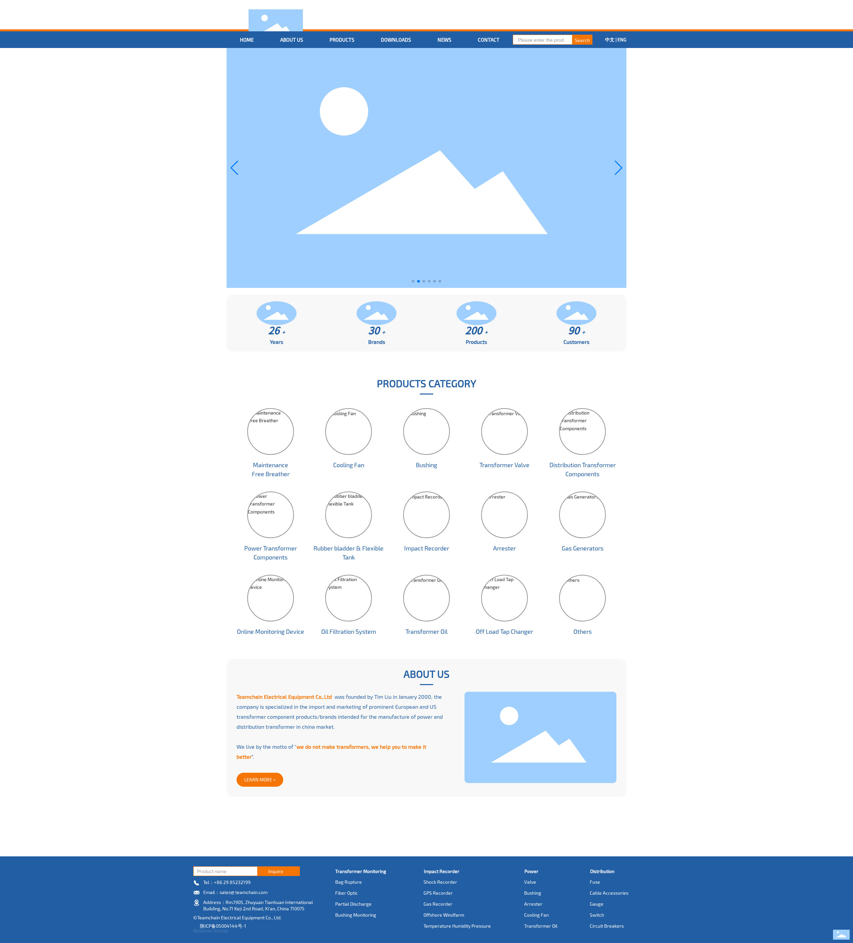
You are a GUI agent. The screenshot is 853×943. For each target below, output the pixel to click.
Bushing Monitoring (355, 915)
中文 (610, 39)
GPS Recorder (438, 893)
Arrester (504, 548)
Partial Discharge (353, 904)
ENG (621, 39)
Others (582, 631)
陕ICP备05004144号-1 (223, 926)
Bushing (426, 465)
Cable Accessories (609, 893)
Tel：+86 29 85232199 (227, 882)
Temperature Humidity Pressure (457, 926)
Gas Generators (582, 548)
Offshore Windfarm (444, 915)
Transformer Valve (504, 465)
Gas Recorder (438, 904)
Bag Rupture (348, 882)
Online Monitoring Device (270, 631)
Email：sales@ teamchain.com (235, 892)
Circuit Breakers (607, 926)
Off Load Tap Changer (504, 631)
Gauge (596, 904)
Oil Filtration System (348, 631)
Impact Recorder (426, 548)
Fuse (595, 882)
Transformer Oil (426, 631)
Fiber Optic (346, 893)
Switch (597, 915)
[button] (413, 281)
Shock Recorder (440, 882)
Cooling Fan (348, 465)
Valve (530, 882)
